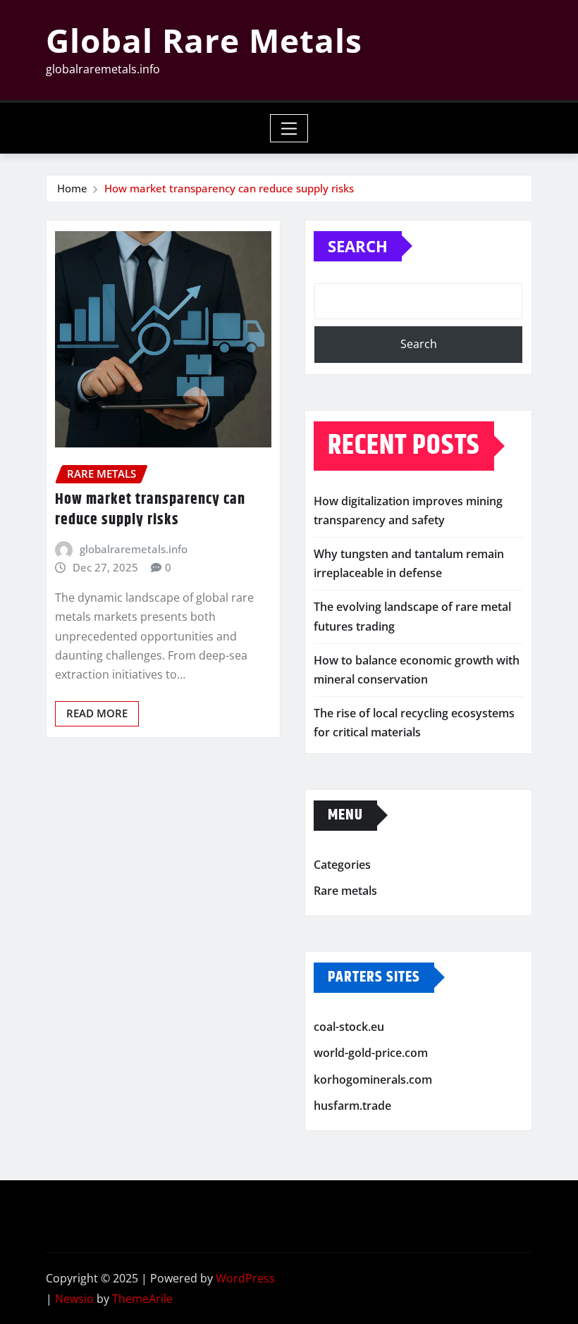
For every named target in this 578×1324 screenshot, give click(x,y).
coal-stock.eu (349, 1026)
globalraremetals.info (133, 549)
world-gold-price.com (371, 1052)
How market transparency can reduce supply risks (229, 188)
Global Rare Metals (204, 40)
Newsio (74, 1298)
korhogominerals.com (373, 1079)
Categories (342, 864)
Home (72, 188)
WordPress (245, 1278)
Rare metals (345, 890)
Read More (97, 713)
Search (358, 245)
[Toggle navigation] (289, 128)
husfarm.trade (352, 1106)
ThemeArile (142, 1298)
